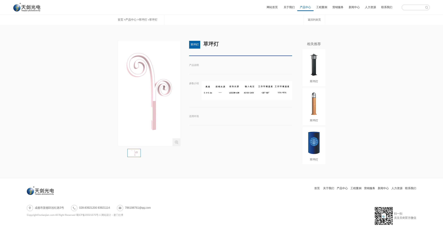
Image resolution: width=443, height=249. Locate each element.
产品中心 (305, 7)
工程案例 (321, 7)
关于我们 (289, 7)
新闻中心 (354, 7)
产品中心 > (132, 19)
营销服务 (337, 7)
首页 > (121, 19)
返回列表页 (314, 19)
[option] (149, 93)
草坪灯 (143, 19)
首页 (317, 188)
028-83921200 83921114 (91, 208)
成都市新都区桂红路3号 (46, 208)
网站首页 (272, 7)
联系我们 (386, 7)
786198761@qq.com (134, 208)
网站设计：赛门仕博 (112, 215)
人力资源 (370, 7)
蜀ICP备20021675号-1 (88, 215)
